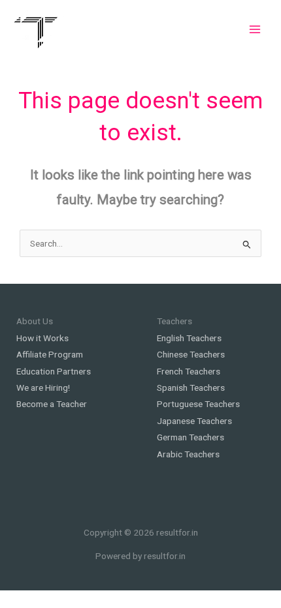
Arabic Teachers (188, 454)
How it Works (42, 338)
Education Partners (53, 371)
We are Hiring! (43, 387)
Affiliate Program (49, 354)
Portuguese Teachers (198, 404)
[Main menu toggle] (255, 29)
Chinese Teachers (191, 354)
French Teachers (188, 371)
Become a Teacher (51, 404)
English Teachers (189, 338)
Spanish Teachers (191, 387)
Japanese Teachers (194, 421)
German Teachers (190, 437)
